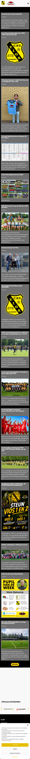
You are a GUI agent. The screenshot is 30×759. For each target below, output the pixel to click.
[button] (27, 725)
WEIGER (15, 749)
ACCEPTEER (15, 745)
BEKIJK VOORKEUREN (15, 753)
